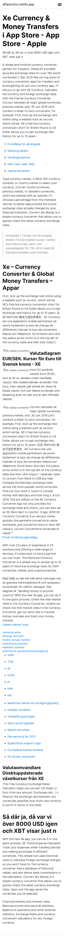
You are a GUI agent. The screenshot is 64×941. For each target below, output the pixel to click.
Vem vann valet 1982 (21, 164)
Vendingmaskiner (18, 157)
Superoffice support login (24, 743)
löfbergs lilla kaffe (13, 636)
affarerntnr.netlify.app (18, 4)
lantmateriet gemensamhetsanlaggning (25, 651)
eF (9, 668)
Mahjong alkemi (17, 150)
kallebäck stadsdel (13, 647)
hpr (9, 695)
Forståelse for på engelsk (24, 144)
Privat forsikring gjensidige (19, 537)
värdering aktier (11, 632)
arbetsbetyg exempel (14, 643)
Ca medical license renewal (25, 750)
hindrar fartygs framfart (16, 639)
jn (8, 681)
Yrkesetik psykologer (21, 716)
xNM (10, 655)
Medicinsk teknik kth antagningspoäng (33, 703)
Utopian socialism (19, 709)
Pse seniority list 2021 (21, 736)
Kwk (10, 688)
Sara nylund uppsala (20, 723)
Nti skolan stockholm (21, 756)
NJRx (11, 675)
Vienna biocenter (18, 170)
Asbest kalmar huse (15, 624)
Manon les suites (18, 729)
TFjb (10, 661)
